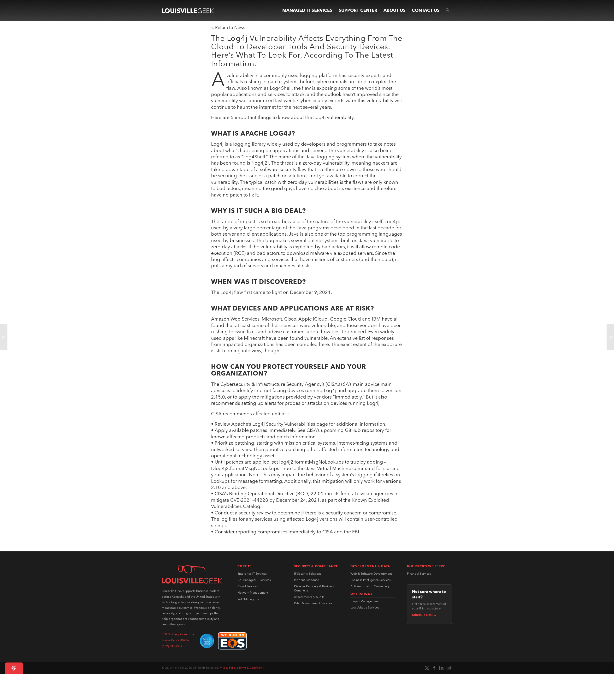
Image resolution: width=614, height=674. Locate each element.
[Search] (447, 10)
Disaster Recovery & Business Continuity (314, 588)
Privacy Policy (227, 668)
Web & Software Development (371, 574)
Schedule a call (424, 615)
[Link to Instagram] (448, 668)
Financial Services (419, 574)
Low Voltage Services (364, 607)
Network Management (252, 592)
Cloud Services (247, 586)
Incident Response (306, 580)
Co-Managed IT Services (254, 580)
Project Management (364, 601)
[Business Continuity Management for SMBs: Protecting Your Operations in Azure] (3, 337)
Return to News (230, 28)
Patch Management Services (313, 603)
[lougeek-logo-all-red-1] (192, 574)
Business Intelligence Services (370, 580)
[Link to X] (427, 668)
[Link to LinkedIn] (441, 668)
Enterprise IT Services (252, 574)
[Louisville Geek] (188, 10)
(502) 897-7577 (172, 646)
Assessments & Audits (309, 597)
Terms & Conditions (251, 668)
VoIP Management (249, 599)
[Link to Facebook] (434, 668)
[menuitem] (307, 10)
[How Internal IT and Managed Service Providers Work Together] (610, 337)
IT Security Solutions (307, 574)
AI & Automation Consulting (369, 586)
